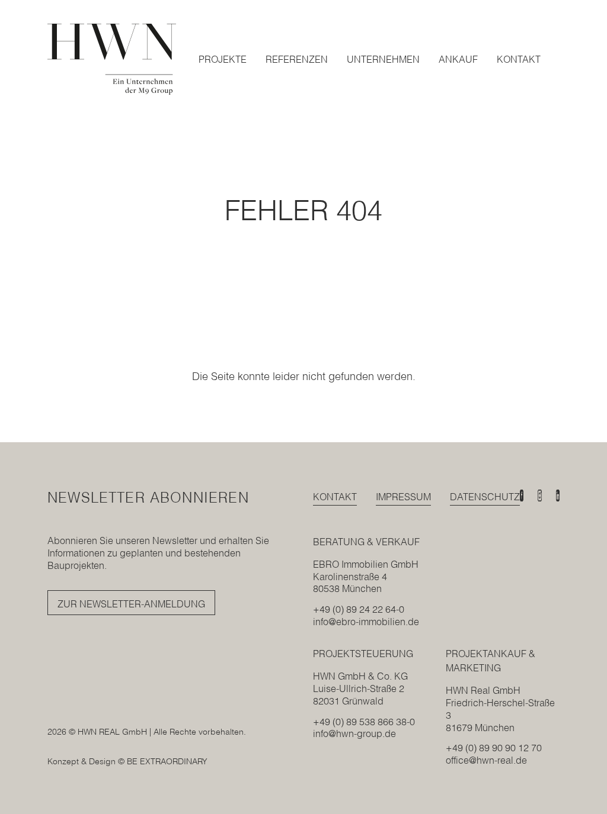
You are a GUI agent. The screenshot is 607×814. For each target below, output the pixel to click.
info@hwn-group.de (354, 733)
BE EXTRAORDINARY (167, 761)
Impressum (403, 497)
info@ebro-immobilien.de (366, 622)
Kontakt (335, 497)
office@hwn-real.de (486, 760)
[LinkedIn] (558, 495)
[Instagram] (539, 495)
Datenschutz (485, 497)
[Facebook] (521, 495)
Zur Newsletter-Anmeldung (131, 604)
